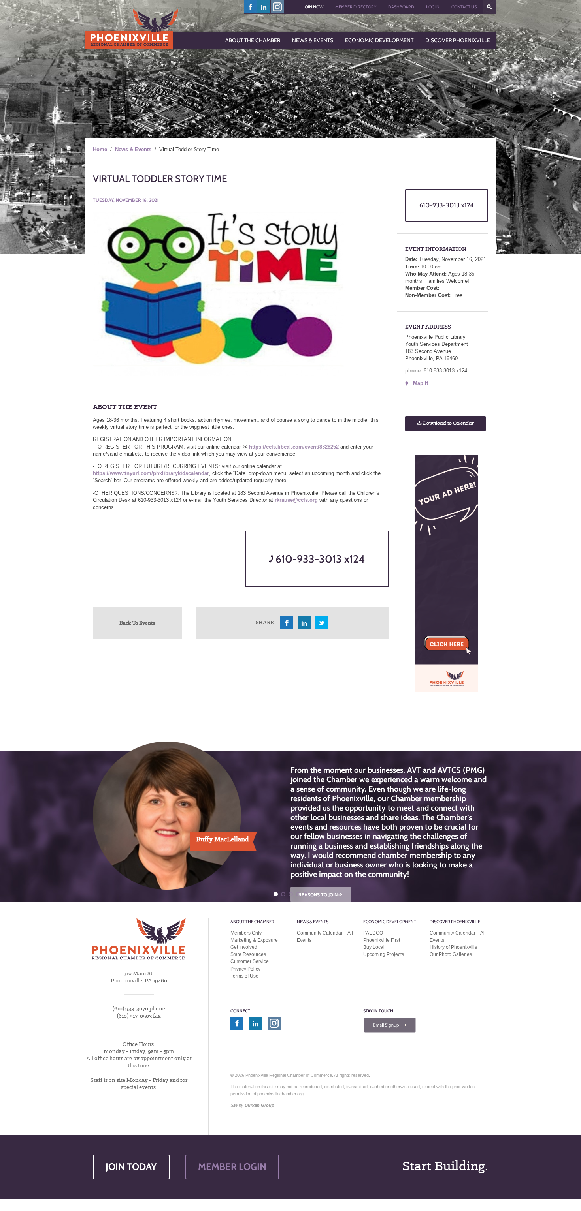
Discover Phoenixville (455, 921)
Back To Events (137, 622)
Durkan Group (259, 1105)
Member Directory (355, 6)
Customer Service (249, 961)
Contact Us (464, 6)
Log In (433, 6)
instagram (277, 7)
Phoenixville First (381, 940)
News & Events (133, 149)
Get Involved (243, 947)
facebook (250, 7)
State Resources (248, 954)
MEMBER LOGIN (232, 1166)
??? (489, 7)
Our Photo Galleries (451, 954)
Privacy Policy (245, 969)
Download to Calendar (448, 423)
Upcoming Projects (383, 954)
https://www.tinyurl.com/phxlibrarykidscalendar (151, 473)
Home (100, 149)
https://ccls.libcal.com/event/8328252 (294, 447)
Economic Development (389, 921)
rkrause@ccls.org (296, 500)
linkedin (264, 7)
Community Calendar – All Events (325, 936)
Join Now (313, 6)
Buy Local (374, 947)
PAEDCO (373, 933)
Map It (420, 383)
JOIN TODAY (131, 1166)
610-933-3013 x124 (319, 558)
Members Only (246, 933)
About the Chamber (252, 921)
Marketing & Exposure (254, 940)
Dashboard (401, 6)
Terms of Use (244, 976)
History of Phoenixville (453, 947)
